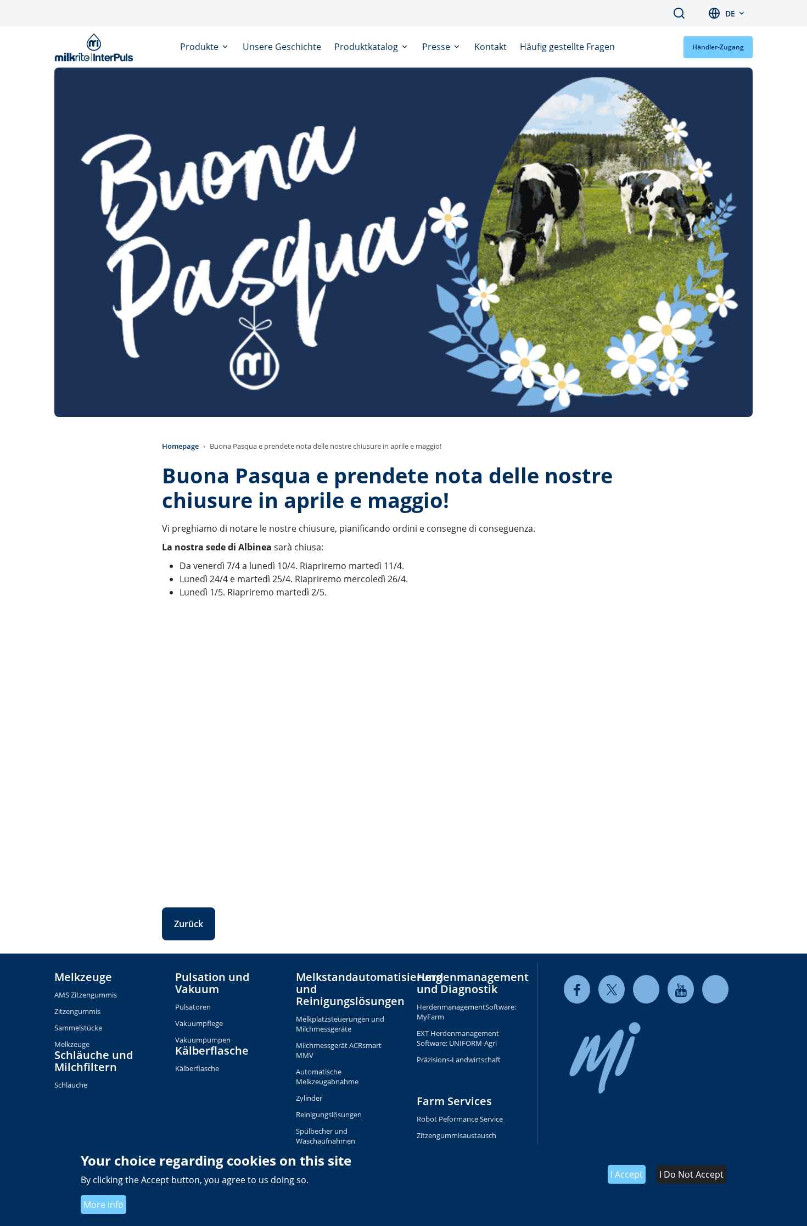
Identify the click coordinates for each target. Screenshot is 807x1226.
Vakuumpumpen (203, 1040)
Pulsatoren (193, 1007)
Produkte (200, 47)
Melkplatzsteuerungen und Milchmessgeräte (340, 1024)
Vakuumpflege (199, 1023)
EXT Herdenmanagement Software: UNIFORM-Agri (458, 1038)
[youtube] (680, 989)
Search (679, 13)
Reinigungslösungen (329, 1114)
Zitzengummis (77, 1011)
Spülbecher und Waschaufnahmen (325, 1136)
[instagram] (715, 989)
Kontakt (490, 47)
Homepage (180, 446)
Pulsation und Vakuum (212, 982)
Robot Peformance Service (460, 1119)
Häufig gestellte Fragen (567, 47)
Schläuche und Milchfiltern (93, 1060)
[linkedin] (646, 989)
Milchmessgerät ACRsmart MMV (339, 1050)
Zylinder (309, 1098)
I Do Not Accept (691, 1174)
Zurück (188, 924)
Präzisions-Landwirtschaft (459, 1060)
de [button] (730, 13)
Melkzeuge (83, 976)
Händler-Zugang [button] (718, 47)
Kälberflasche (212, 1050)
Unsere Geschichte (282, 47)
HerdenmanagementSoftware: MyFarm (464, 1012)
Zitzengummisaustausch (456, 1135)
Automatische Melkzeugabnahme (327, 1076)
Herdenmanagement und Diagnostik (473, 982)
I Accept (626, 1174)
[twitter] (611, 989)
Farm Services (454, 1101)
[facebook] (577, 989)
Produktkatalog (367, 47)
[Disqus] (403, 745)
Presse (437, 47)
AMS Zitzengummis (85, 995)
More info (103, 1205)
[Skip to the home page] (96, 47)
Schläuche (70, 1085)
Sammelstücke (78, 1028)
